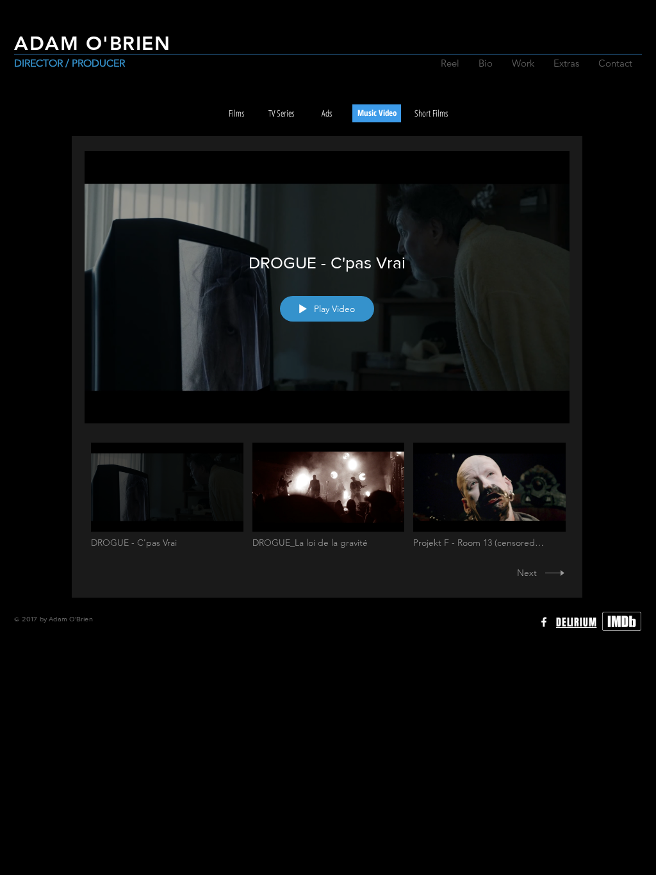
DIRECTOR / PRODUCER (69, 63)
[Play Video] (167, 495)
